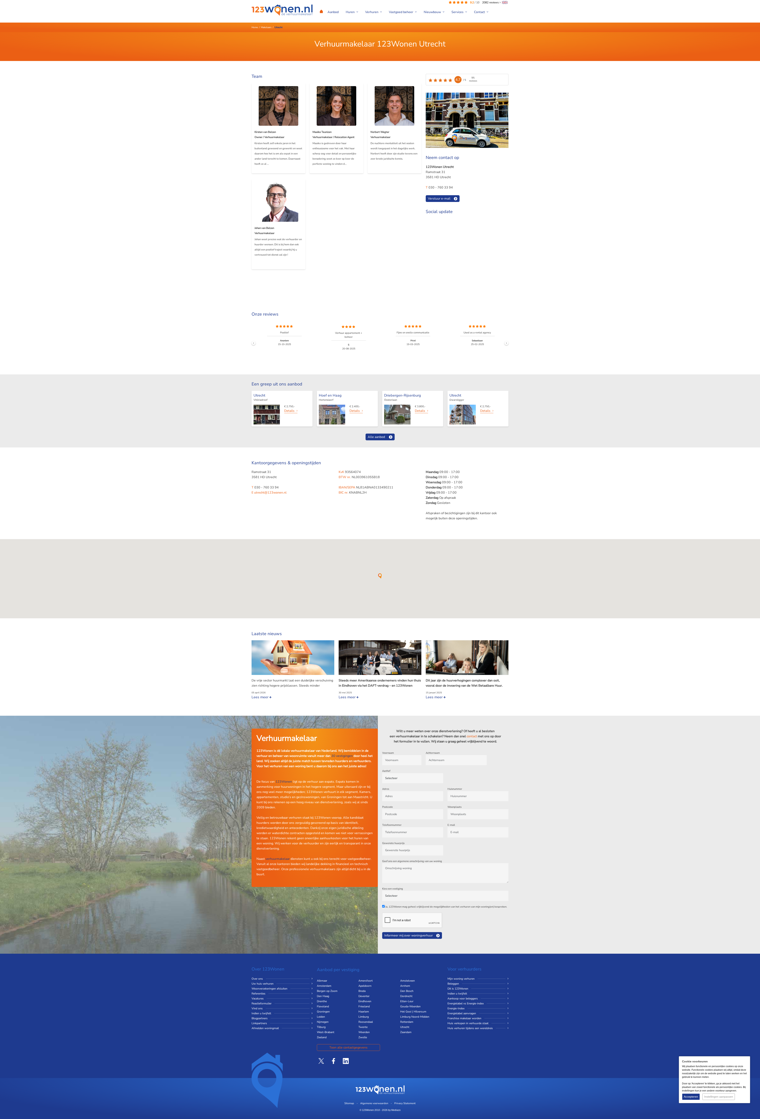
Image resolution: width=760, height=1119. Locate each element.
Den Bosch (406, 991)
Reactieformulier (262, 1003)
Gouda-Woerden (410, 1006)
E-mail (451, 825)
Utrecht (404, 1027)
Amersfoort (365, 981)
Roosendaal (365, 1022)
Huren (350, 12)
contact (472, 736)
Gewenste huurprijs (393, 843)
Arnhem (405, 986)
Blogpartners (260, 1018)
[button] (380, 576)
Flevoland (323, 1006)
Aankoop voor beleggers (462, 998)
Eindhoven (364, 1001)
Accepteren (691, 1096)
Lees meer (260, 697)
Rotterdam (406, 1022)
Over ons (257, 979)
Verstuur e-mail (439, 198)
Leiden (321, 1017)
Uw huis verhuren (263, 984)
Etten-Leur (406, 1001)
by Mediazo (394, 1110)
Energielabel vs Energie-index (465, 1003)
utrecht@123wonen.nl (270, 492)
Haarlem (363, 1011)
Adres (385, 789)
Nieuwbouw (433, 12)
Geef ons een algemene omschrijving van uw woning (412, 861)
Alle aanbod (376, 437)
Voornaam (388, 753)
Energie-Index (456, 1008)
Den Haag (323, 996)
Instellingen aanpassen (718, 1096)
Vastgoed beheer (401, 12)
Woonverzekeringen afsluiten (269, 989)
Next (506, 343)
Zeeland (322, 1037)
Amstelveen (407, 981)
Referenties (258, 993)
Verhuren (372, 12)
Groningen (323, 1011)
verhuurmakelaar (278, 859)
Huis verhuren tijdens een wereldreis (470, 1028)
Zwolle (362, 1037)
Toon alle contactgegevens (348, 1047)
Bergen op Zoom (327, 991)
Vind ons (257, 1008)
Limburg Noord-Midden (414, 1017)
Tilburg (321, 1027)
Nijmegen (323, 1022)
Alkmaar (322, 981)
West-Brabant (325, 1032)
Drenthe (322, 1001)
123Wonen (284, 781)
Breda (362, 991)
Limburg (363, 1017)
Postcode (387, 807)
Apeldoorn (364, 986)
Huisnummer (454, 789)
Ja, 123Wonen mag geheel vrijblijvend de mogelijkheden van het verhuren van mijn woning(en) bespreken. (446, 907)
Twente (363, 1027)
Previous (254, 343)
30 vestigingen (342, 756)
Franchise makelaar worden (464, 1018)
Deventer (364, 996)
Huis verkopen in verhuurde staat (467, 1023)
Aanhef (386, 771)
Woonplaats (454, 807)
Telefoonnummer (392, 825)
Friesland (364, 1006)
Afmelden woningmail (265, 1028)
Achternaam (433, 753)
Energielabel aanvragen (461, 1013)
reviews (491, 2)
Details (289, 411)
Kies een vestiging (392, 889)
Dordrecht (406, 996)
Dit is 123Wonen (457, 989)
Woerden (364, 1032)
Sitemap (349, 1103)
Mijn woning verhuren (461, 979)
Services (457, 12)
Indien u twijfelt (261, 1013)
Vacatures (258, 998)
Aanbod (333, 12)
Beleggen (453, 984)
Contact (480, 12)
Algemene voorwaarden (374, 1103)
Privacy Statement (405, 1103)
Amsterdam (324, 986)
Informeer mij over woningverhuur (408, 935)
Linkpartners (259, 1023)
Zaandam (405, 1032)
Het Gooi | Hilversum (413, 1011)
